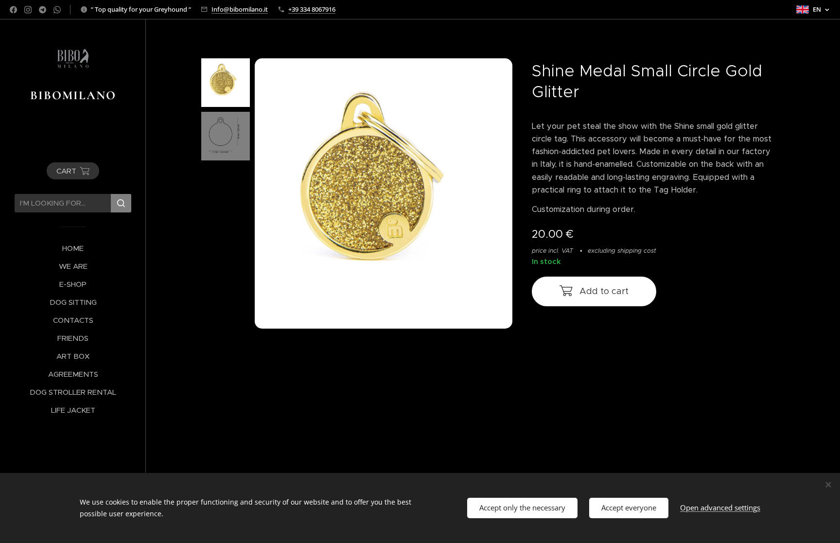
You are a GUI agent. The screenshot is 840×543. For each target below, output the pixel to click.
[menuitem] (73, 248)
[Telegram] (42, 9)
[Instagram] (28, 9)
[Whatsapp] (57, 9)
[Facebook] (13, 9)
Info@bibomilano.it (239, 9)
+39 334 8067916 (311, 9)
